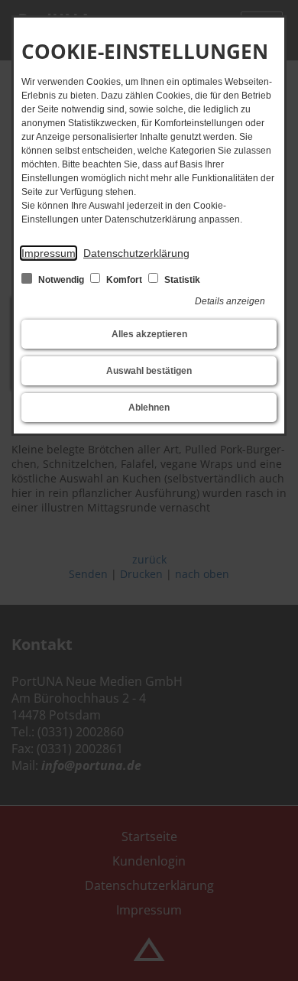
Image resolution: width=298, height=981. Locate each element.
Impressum (48, 253)
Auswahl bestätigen (149, 370)
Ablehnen (149, 407)
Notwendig (61, 279)
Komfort (124, 279)
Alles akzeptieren (149, 334)
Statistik (181, 279)
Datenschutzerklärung (136, 253)
